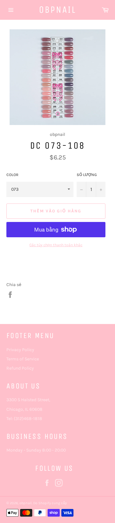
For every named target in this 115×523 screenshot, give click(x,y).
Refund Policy (20, 368)
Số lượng (87, 175)
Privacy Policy (20, 349)
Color (12, 175)
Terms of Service (22, 359)
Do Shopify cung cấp (50, 503)
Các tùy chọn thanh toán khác (55, 245)
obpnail (57, 9)
